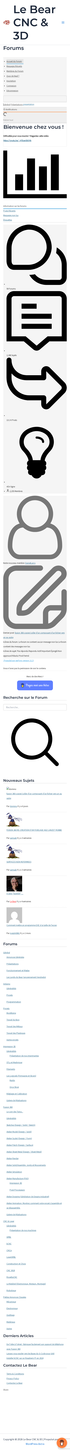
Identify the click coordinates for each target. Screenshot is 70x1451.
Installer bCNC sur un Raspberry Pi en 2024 (25, 1358)
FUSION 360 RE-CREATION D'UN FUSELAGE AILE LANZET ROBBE (34, 830)
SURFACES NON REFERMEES (19, 861)
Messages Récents (14, 66)
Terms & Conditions (15, 1373)
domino (13, 806)
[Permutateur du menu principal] (63, 22)
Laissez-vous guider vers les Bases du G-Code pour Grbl (30, 1353)
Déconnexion (12, 90)
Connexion (11, 85)
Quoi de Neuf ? (13, 76)
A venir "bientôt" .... (15, 893)
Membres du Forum (15, 71)
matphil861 (15, 933)
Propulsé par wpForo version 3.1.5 (18, 660)
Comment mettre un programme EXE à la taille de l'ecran (32, 925)
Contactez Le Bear (14, 1383)
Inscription (11, 81)
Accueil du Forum (14, 61)
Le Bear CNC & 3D (34, 22)
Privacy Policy (13, 1378)
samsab (13, 838)
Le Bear (13, 901)
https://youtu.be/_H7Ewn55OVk (17, 140)
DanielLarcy (30, 563)
